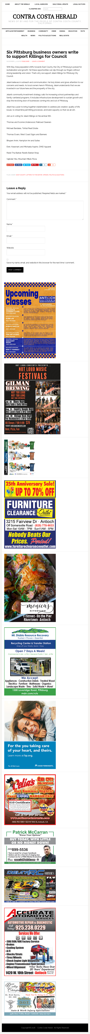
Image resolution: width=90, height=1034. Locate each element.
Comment (11, 199)
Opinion (46, 175)
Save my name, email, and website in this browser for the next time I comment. (40, 263)
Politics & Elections (56, 175)
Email (9, 236)
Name (10, 224)
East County (20, 175)
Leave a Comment (38, 61)
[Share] (40, 165)
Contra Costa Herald (45, 16)
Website (10, 248)
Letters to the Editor (34, 175)
